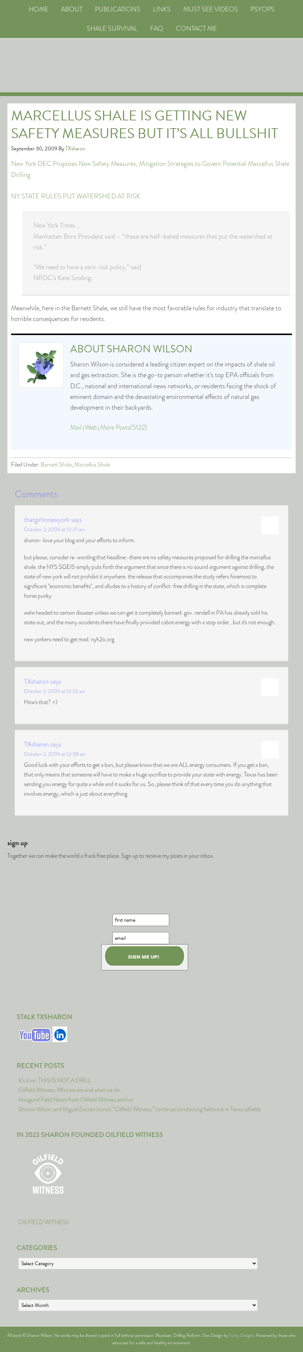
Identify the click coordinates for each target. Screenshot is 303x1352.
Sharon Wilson (150, 348)
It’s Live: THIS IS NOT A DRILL (54, 1080)
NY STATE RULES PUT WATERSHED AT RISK (75, 196)
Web (91, 427)
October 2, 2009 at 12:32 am (54, 691)
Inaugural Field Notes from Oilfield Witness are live (75, 1099)
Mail (76, 427)
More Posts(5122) (123, 427)
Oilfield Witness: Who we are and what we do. (69, 1090)
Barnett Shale (56, 464)
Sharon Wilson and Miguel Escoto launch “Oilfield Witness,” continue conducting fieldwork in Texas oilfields (139, 1109)
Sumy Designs (241, 1335)
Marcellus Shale (92, 464)
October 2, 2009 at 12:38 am (55, 754)
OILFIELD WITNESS (43, 1222)
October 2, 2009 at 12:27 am (54, 529)
